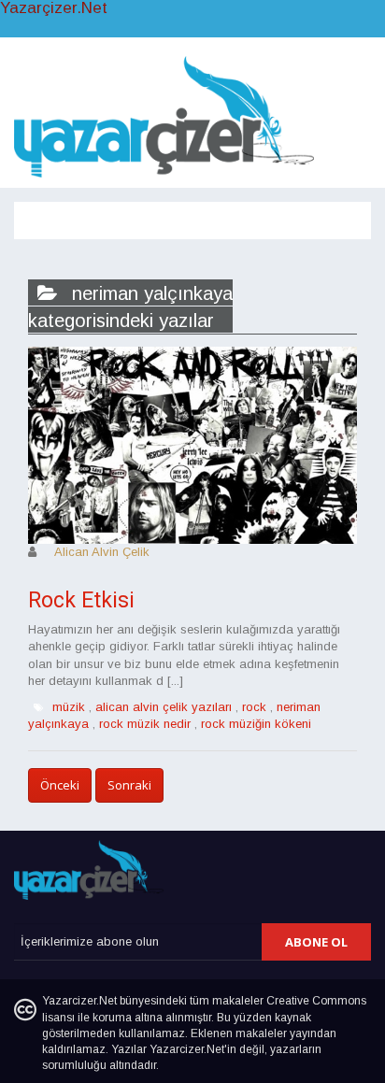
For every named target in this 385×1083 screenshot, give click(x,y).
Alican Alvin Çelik (102, 552)
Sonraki (129, 785)
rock (254, 707)
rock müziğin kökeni (256, 724)
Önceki (59, 785)
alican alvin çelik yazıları (163, 707)
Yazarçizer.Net (53, 8)
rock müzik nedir (145, 724)
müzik (68, 707)
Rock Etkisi (81, 600)
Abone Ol (316, 941)
